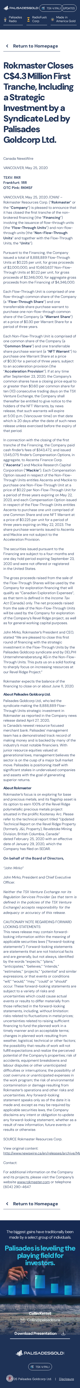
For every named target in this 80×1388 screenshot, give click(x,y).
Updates (69, 8)
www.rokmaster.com (33, 1182)
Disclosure (66, 1379)
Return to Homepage (35, 46)
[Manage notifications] (9, 1378)
